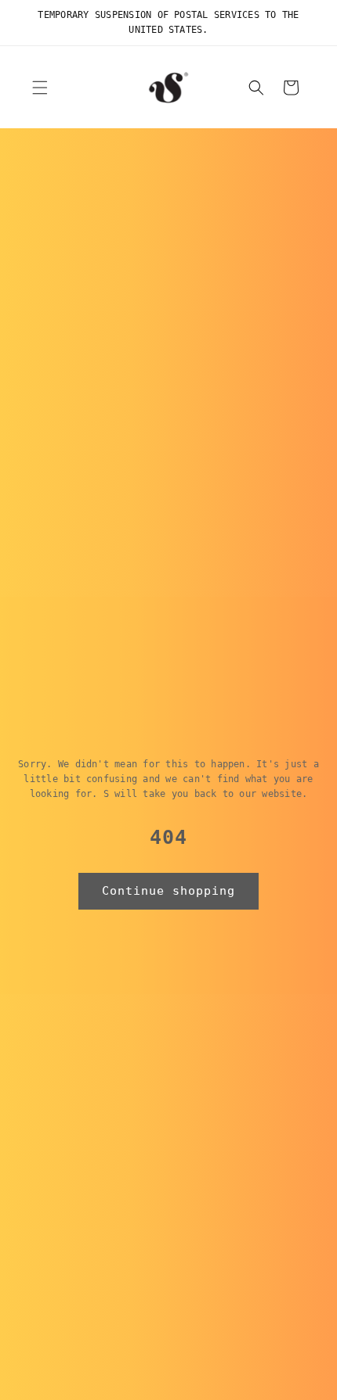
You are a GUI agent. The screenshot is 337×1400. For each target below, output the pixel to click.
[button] (40, 87)
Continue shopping (168, 891)
